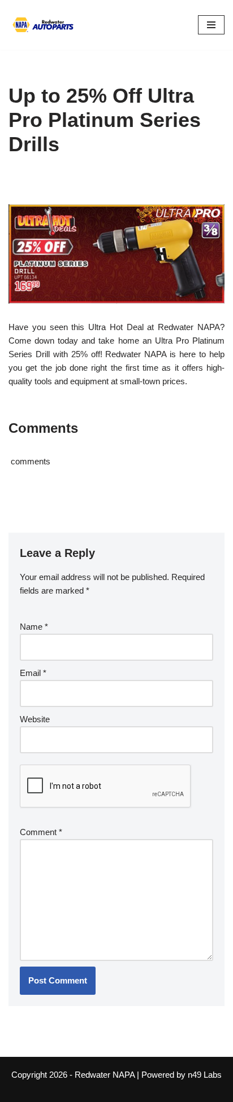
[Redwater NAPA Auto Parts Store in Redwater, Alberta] (42, 25)
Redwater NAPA (105, 1074)
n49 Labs (205, 1074)
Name (34, 626)
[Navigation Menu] (211, 24)
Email (33, 673)
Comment (41, 832)
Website (35, 719)
